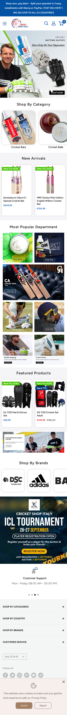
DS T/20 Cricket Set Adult (47, 414)
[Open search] (46, 23)
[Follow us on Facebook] (5, 675)
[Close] (64, 682)
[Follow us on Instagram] (19, 675)
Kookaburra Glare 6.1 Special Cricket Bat (14, 199)
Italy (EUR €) (11, 656)
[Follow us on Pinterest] (26, 675)
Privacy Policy (39, 697)
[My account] (53, 23)
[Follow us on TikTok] (40, 675)
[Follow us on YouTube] (33, 675)
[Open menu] (5, 23)
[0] (61, 23)
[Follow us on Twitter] (12, 675)
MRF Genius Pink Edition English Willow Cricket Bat (50, 200)
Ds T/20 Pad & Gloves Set (15, 414)
